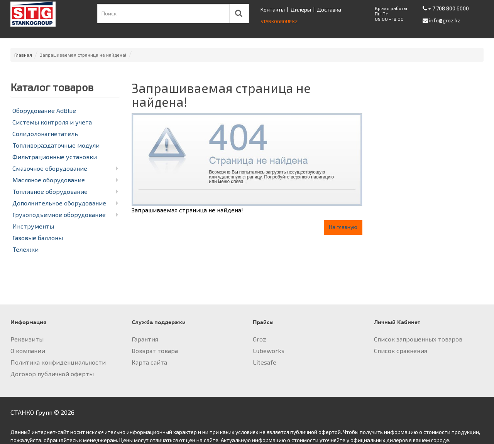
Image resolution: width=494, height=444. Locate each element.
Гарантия (145, 339)
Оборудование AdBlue (44, 110)
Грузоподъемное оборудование (59, 214)
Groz (259, 339)
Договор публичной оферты (52, 373)
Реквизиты (27, 339)
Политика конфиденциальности (58, 362)
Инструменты (33, 226)
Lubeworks (268, 350)
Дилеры (301, 9)
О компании (27, 350)
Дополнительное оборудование (59, 203)
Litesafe (264, 362)
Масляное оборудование (48, 179)
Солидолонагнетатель (45, 133)
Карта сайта (149, 362)
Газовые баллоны (37, 237)
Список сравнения (400, 350)
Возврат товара (155, 350)
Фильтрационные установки (54, 156)
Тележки (25, 249)
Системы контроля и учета (52, 122)
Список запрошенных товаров (418, 339)
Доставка (329, 9)
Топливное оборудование (50, 191)
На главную (343, 227)
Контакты (273, 9)
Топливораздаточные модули (56, 145)
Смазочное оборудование (49, 168)
